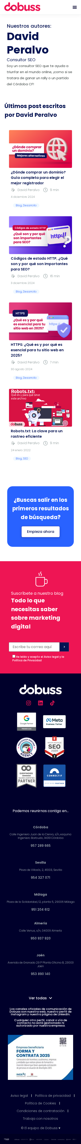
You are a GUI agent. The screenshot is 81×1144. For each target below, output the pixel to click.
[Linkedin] (40, 703)
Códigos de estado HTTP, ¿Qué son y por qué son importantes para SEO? (39, 264)
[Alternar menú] (74, 7)
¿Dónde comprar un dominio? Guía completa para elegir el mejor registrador (38, 178)
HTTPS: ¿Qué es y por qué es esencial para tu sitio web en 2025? (37, 350)
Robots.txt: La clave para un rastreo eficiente (37, 433)
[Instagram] (28, 703)
